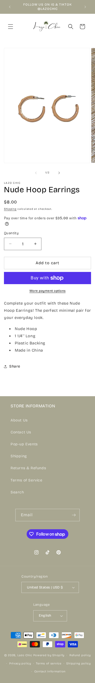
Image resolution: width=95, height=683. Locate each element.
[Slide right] (59, 173)
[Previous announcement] (10, 7)
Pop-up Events (24, 444)
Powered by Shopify (49, 655)
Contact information (50, 671)
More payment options (48, 291)
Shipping (10, 209)
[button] (10, 26)
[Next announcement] (85, 7)
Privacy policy (20, 663)
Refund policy (80, 655)
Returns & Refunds (28, 468)
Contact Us (21, 432)
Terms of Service (26, 480)
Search (17, 492)
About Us (19, 420)
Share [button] (14, 366)
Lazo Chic (24, 655)
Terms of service (48, 663)
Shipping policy (78, 663)
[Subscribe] (73, 515)
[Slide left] (36, 173)
